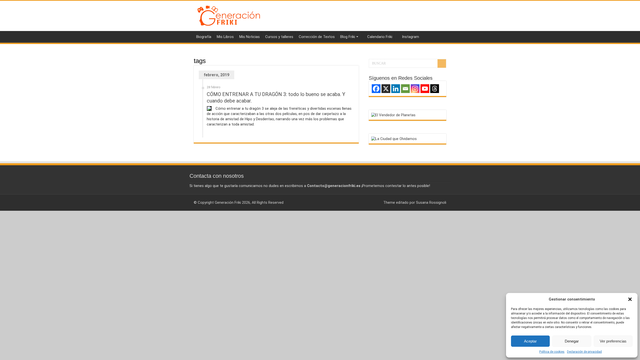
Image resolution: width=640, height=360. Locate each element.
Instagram (410, 36)
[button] (630, 299)
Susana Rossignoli (431, 202)
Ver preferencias (613, 341)
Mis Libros (225, 36)
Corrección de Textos (317, 36)
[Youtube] (424, 88)
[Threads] (434, 88)
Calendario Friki (379, 36)
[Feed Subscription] (357, 60)
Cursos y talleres (279, 36)
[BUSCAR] (442, 63)
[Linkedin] (395, 88)
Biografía (203, 36)
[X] (386, 88)
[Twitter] (372, 203)
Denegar (572, 341)
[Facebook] (376, 88)
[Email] (405, 88)
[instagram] (377, 203)
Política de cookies (551, 352)
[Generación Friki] (229, 15)
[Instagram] (415, 88)
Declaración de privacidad (584, 352)
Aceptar (530, 341)
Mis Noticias (249, 36)
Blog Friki (347, 36)
